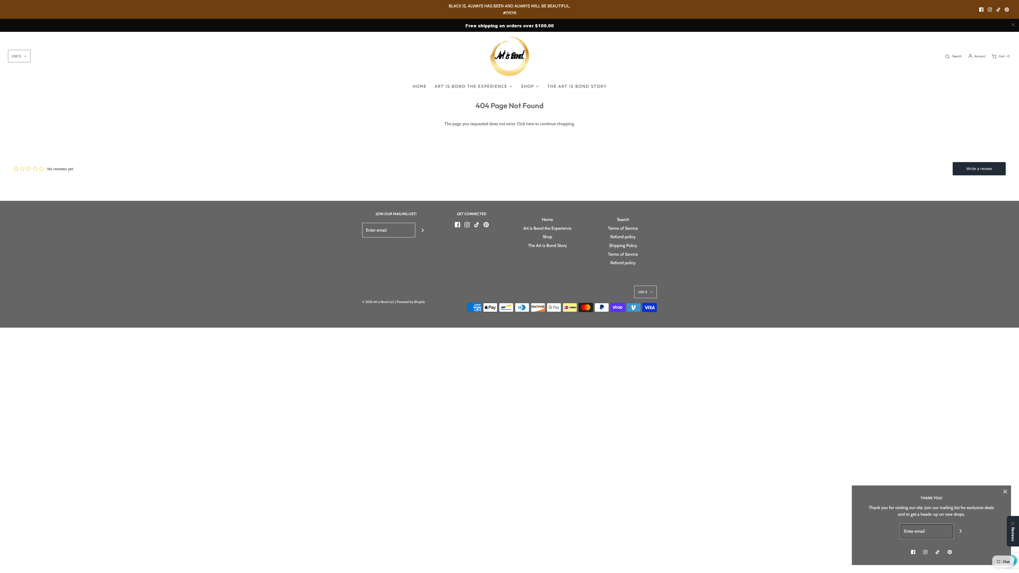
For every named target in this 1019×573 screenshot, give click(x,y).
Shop (547, 236)
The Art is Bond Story (577, 86)
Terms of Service (623, 228)
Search (623, 219)
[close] (1013, 24)
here (530, 123)
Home (420, 86)
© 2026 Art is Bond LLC (378, 302)
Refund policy (623, 236)
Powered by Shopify (411, 302)
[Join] (422, 230)
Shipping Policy (623, 245)
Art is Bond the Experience (547, 228)
